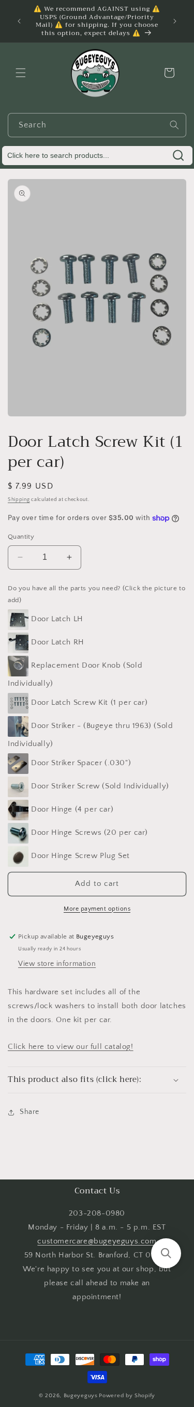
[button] (20, 72)
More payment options (97, 908)
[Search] (174, 125)
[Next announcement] (174, 21)
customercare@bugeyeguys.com (96, 1241)
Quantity (21, 536)
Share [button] (29, 1112)
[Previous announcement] (19, 21)
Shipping (19, 500)
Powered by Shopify (127, 1396)
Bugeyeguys (81, 1396)
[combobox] (97, 125)
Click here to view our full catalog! (70, 1046)
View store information (57, 964)
